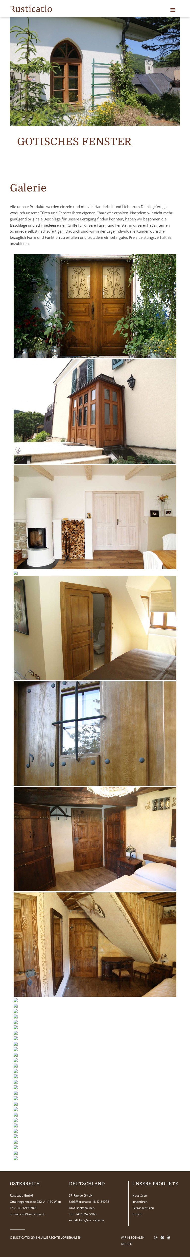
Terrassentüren (143, 1208)
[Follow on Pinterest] (162, 1237)
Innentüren (139, 1202)
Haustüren (139, 1195)
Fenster (137, 1214)
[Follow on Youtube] (168, 1237)
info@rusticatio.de (91, 1220)
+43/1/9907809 (26, 1208)
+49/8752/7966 (85, 1214)
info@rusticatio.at (32, 1214)
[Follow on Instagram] (156, 1237)
